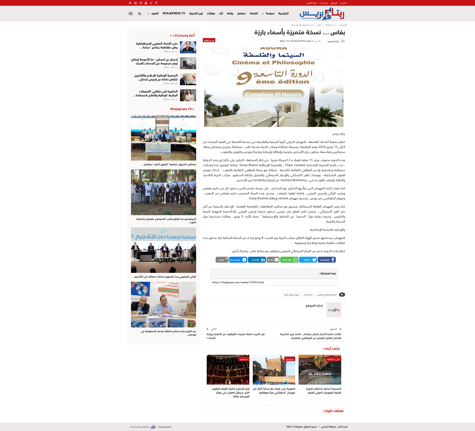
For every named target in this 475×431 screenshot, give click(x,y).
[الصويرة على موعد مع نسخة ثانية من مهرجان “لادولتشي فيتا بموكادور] (274, 370)
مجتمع (241, 13)
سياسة (270, 13)
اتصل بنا (343, 2)
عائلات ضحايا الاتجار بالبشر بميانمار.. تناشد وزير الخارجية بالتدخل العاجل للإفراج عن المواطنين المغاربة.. (310, 335)
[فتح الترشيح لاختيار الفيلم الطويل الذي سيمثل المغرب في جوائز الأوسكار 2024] (228, 370)
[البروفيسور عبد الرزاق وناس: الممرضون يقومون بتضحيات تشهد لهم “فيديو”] (163, 192)
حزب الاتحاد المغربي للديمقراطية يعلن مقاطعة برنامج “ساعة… (157, 45)
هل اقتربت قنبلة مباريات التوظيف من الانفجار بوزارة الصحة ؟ (236, 335)
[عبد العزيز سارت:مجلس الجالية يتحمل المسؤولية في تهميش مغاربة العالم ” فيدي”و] (163, 304)
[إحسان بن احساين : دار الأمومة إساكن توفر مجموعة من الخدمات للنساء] (188, 63)
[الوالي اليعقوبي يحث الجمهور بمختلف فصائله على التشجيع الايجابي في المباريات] (163, 250)
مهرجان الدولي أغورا (291, 294)
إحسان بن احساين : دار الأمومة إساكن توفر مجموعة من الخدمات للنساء (154, 61)
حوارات (211, 13)
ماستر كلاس (308, 294)
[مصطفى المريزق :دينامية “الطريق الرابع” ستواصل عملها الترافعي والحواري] (163, 138)
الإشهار (334, 2)
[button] (327, 260)
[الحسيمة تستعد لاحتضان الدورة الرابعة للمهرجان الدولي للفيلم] (320, 370)
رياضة (230, 13)
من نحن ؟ (324, 2)
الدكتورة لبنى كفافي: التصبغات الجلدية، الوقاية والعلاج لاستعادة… (155, 93)
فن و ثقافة (209, 40)
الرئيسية (283, 13)
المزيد (155, 13)
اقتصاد (254, 13)
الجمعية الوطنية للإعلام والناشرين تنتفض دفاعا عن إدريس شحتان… (156, 77)
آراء (221, 13)
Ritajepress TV (174, 13)
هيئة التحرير (312, 2)
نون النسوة (196, 13)
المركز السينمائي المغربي (326, 294)
